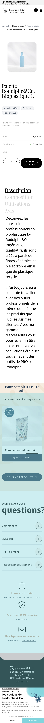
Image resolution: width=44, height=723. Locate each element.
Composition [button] (19, 197)
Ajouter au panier (29, 163)
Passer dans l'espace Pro (15, 2)
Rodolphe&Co (33, 26)
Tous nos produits (20, 477)
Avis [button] (9, 210)
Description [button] (18, 190)
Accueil (5, 26)
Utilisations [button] (17, 203)
